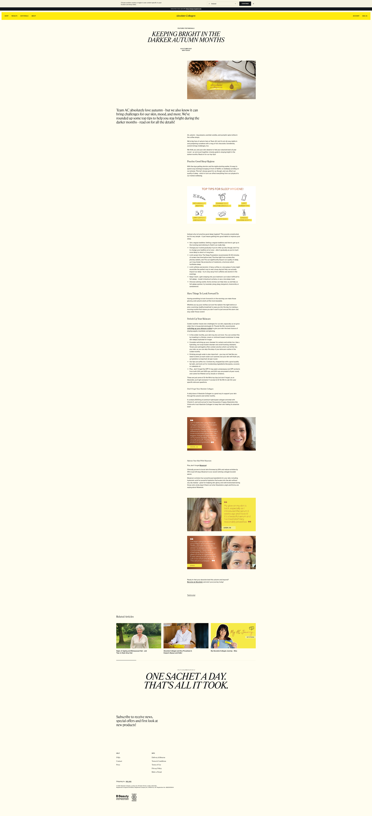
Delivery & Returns (158, 757)
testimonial (191, 595)
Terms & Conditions (159, 761)
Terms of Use (156, 765)
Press (118, 765)
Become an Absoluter (195, 582)
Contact (119, 761)
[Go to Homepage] (186, 16)
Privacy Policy (157, 768)
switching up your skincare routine (199, 328)
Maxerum (203, 465)
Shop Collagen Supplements (193, 8)
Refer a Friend (157, 772)
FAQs (118, 757)
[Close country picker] (253, 3)
